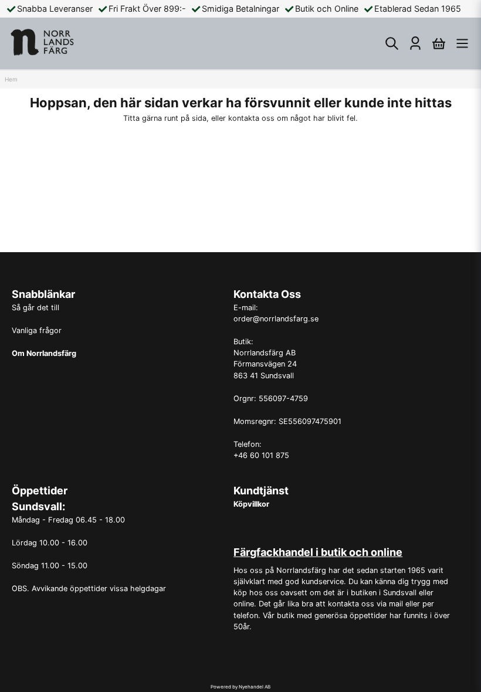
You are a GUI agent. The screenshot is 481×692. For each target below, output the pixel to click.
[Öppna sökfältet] (392, 43)
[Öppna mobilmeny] (462, 43)
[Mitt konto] (415, 43)
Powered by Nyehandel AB (240, 687)
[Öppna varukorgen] (438, 43)
